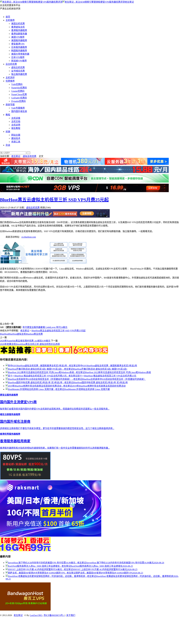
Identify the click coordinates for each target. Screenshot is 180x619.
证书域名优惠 (18, 71)
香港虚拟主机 (18, 27)
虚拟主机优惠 (18, 67)
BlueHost (4, 334)
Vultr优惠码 (16, 84)
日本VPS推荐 (17, 57)
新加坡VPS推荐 (19, 60)
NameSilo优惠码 (19, 87)
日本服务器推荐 (19, 47)
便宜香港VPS (17, 44)
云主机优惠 (11, 64)
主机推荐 (10, 20)
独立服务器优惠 (19, 74)
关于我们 (70, 615)
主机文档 (15, 121)
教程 (8, 115)
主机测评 (10, 77)
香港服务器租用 (19, 30)
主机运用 (15, 125)
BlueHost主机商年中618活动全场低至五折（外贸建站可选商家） (114, 379)
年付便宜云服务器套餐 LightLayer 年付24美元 (44, 327)
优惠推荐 (10, 81)
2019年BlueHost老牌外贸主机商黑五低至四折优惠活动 (99, 386)
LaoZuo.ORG (36, 615)
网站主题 (15, 135)
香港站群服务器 (19, 33)
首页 (8, 17)
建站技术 (15, 138)
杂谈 (8, 145)
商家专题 (10, 104)
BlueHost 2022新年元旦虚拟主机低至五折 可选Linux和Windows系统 (118, 372)
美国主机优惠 (18, 23)
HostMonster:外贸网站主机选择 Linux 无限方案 (87, 389)
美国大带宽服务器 (20, 54)
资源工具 (15, 142)
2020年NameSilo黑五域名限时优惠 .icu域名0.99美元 (25, 341)
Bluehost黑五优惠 (34, 334)
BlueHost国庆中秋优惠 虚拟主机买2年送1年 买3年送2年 (100, 382)
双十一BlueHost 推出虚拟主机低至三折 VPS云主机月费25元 (106, 376)
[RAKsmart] (54, 353)
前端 (8, 131)
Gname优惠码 (17, 91)
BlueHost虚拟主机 (17, 334)
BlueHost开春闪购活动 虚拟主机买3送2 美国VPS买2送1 (100, 369)
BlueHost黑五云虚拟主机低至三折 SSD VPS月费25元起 (54, 199)
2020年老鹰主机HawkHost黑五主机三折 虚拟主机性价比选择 (30, 344)
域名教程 (15, 128)
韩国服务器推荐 (19, 50)
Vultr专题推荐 (18, 108)
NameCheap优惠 (19, 94)
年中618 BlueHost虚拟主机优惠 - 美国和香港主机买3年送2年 (107, 365)
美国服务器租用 (19, 40)
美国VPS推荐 (17, 37)
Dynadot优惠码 (18, 101)
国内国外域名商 (19, 111)
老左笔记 (129, 2)
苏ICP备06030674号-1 (54, 615)
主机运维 (15, 118)
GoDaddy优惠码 (19, 98)
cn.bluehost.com (28, 237)
